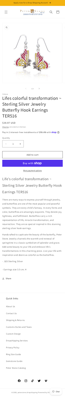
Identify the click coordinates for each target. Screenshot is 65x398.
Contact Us (11, 313)
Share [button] (8, 278)
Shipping (5, 127)
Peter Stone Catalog (16, 368)
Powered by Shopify (46, 392)
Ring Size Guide (13, 354)
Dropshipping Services (17, 340)
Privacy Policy (12, 347)
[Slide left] (26, 88)
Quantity (6, 138)
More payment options (32, 170)
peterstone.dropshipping (28, 392)
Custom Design (13, 333)
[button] (6, 12)
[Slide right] (39, 88)
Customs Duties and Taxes (19, 327)
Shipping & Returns (15, 320)
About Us (10, 306)
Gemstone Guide (14, 361)
